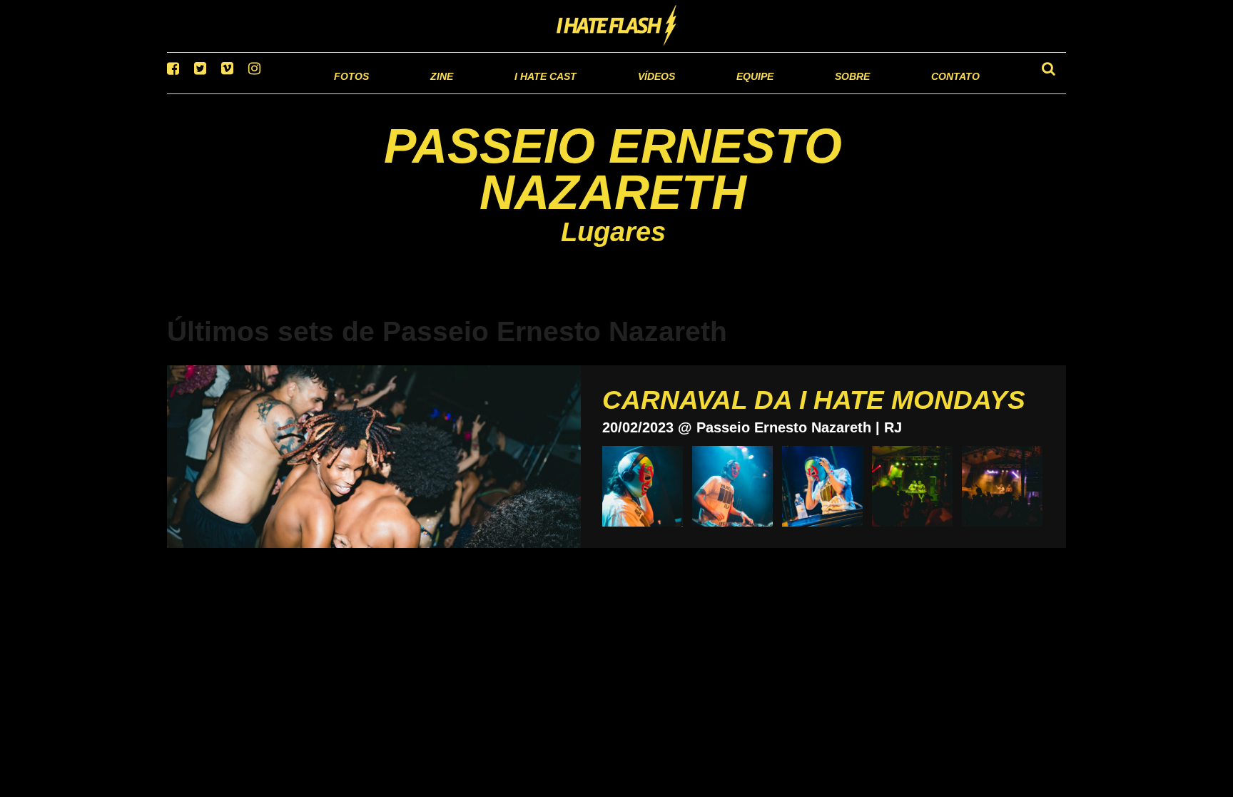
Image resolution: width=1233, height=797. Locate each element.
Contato (942, 92)
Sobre (823, 92)
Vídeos (601, 92)
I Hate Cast (469, 92)
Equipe (713, 92)
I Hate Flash (617, 26)
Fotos (253, 92)
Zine (349, 92)
